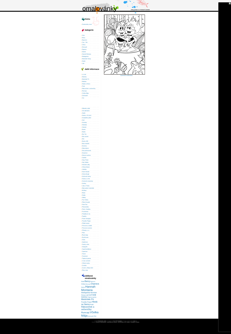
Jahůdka (84, 169)
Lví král (84, 74)
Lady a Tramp (85, 185)
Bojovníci (84, 40)
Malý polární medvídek (88, 188)
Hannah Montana (86, 54)
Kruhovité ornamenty (87, 181)
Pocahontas (85, 211)
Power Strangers (86, 218)
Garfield (84, 157)
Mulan (83, 192)
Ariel (83, 120)
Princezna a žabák (87, 225)
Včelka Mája (85, 93)
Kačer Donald (85, 171)
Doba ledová (85, 148)
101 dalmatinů (85, 110)
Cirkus (83, 44)
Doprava (84, 49)
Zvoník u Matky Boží (87, 268)
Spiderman (85, 242)
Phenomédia (85, 207)
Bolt (83, 139)
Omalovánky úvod (87, 24)
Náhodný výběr (86, 108)
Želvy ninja (85, 270)
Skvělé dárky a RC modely (124, 322)
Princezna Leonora (87, 228)
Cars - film (85, 42)
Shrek (83, 239)
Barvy (83, 37)
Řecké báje (85, 235)
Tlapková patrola (86, 258)
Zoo (83, 98)
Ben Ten (84, 134)
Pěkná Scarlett (86, 202)
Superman (84, 251)
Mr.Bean (84, 190)
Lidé (83, 63)
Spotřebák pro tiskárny (112, 322)
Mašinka (84, 76)
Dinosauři (84, 47)
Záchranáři (85, 95)
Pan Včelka (85, 200)
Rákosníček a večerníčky (88, 88)
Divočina (84, 146)
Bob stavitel (85, 136)
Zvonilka (84, 265)
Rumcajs (84, 91)
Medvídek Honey (86, 58)
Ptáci (83, 232)
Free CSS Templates (117, 321)
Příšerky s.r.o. (86, 230)
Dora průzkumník (86, 150)
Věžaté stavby (86, 263)
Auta (83, 35)
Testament (85, 256)
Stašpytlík (84, 246)
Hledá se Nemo (86, 84)
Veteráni (84, 127)
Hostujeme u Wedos (134, 322)
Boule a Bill (85, 141)
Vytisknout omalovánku (126, 75)
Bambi (83, 129)
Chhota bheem (86, 167)
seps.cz (135, 321)
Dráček (84, 51)
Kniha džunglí (85, 174)
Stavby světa (85, 244)
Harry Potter (85, 160)
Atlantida (84, 124)
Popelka (84, 216)
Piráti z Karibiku (86, 209)
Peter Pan (84, 204)
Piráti (83, 86)
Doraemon (84, 153)
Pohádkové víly (86, 214)
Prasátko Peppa (86, 221)
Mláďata (84, 81)
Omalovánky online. (102, 321)
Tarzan (84, 253)
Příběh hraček (85, 223)
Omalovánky (99, 8)
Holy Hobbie (85, 162)
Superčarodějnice (86, 249)
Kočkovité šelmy (86, 176)
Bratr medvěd (85, 143)
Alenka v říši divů (86, 115)
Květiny (84, 183)
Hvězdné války (86, 164)
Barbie (83, 131)
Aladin (83, 113)
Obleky (84, 197)
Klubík (83, 61)
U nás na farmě (86, 260)
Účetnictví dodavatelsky (101, 322)
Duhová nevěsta (86, 155)
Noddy (83, 195)
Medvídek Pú (85, 79)
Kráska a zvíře (86, 178)
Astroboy (84, 122)
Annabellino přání (86, 117)
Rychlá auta (85, 237)
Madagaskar (85, 56)
